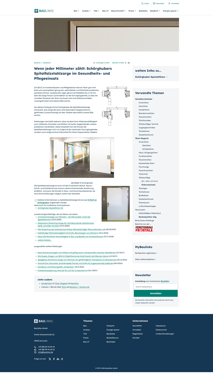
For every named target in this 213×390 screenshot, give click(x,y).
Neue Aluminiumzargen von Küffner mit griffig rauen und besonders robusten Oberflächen (77, 252)
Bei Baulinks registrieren (145, 253)
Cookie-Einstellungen (165, 334)
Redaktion (47, 63)
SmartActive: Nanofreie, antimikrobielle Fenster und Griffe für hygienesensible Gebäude (75, 263)
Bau (85, 326)
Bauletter (165, 281)
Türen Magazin (142, 138)
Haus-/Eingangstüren (148, 152)
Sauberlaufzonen (146, 135)
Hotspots (110, 326)
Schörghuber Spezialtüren (150, 76)
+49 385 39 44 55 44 (46, 347)
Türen (64, 287)
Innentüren (144, 102)
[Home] (57, 322)
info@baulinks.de (45, 352)
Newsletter (137, 326)
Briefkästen (144, 195)
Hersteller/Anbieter (143, 99)
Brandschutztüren (146, 113)
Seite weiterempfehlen (144, 259)
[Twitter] (51, 358)
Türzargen (143, 188)
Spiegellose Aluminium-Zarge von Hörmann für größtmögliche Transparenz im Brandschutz (77, 260)
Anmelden (136, 330)
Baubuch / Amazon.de (79, 287)
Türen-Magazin (61, 283)
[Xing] (63, 358)
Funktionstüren (145, 156)
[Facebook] (55, 358)
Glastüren (146, 145)
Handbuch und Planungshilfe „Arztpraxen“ (56, 267)
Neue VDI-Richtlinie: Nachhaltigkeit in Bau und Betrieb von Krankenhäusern (70, 236)
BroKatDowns (113, 338)
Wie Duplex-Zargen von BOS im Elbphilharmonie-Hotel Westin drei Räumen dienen (73, 256)
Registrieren (137, 334)
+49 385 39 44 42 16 (46, 349)
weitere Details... (45, 240)
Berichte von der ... (143, 224)
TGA (85, 334)
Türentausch (144, 202)
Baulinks (37, 63)
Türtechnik (143, 174)
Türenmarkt (140, 210)
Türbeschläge (144, 177)
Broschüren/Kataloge (144, 220)
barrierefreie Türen (146, 163)
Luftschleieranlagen (147, 206)
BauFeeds (111, 342)
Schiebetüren (148, 149)
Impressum (161, 326)
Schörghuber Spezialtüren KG (50, 208)
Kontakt (135, 338)
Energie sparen (113, 330)
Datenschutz (161, 330)
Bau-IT (105, 11)
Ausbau (86, 330)
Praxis (86, 338)
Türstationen (144, 131)
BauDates (143, 11)
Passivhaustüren (146, 170)
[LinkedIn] (59, 358)
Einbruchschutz (148, 185)
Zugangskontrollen (147, 127)
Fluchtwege (144, 167)
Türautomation (145, 117)
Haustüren (143, 106)
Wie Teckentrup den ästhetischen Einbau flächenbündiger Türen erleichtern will (71, 229)
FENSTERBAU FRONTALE (150, 213)
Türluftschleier (145, 120)
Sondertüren (46, 283)
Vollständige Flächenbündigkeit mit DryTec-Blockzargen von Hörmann (68, 233)
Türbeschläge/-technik (148, 124)
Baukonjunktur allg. (148, 217)
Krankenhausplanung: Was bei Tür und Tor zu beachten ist (63, 270)
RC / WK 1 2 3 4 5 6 (150, 181)
